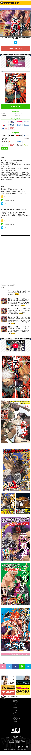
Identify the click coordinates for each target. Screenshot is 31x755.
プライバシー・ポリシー (15, 718)
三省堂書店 (3, 115)
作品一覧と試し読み (15, 707)
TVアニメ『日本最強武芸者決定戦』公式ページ (15, 654)
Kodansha (10, 740)
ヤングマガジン (15, 700)
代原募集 (15, 717)
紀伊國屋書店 (18, 113)
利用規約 (15, 719)
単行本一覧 (16, 106)
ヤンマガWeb (15, 702)
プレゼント (15, 713)
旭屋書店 (3, 113)
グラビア (15, 706)
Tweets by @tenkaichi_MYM (8, 285)
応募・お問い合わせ (15, 715)
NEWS (15, 710)
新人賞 (15, 708)
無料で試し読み (16, 48)
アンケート (15, 712)
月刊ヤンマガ (15, 701)
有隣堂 (17, 115)
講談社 (15, 721)
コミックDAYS (15, 704)
